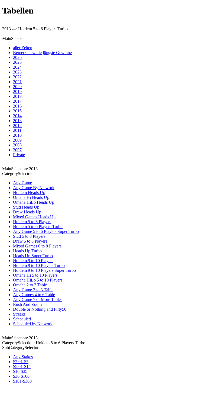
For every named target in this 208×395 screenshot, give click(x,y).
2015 (17, 111)
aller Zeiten (22, 47)
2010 (17, 135)
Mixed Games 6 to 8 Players (37, 246)
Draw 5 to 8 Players (30, 241)
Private (19, 154)
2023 (17, 72)
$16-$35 (20, 371)
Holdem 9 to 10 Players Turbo (39, 265)
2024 (17, 67)
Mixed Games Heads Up (34, 217)
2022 (17, 77)
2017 (17, 101)
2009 (17, 140)
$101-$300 (22, 381)
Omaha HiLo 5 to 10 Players (37, 280)
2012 (17, 125)
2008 (17, 145)
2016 (17, 106)
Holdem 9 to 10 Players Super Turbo (44, 270)
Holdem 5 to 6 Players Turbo (38, 226)
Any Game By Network (33, 187)
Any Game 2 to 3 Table (33, 289)
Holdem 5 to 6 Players (32, 221)
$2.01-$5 (20, 361)
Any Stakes (23, 356)
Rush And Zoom (27, 304)
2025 (17, 62)
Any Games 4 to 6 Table (34, 294)
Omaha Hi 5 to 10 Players (35, 275)
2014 (17, 115)
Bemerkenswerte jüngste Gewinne (42, 52)
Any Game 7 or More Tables (37, 299)
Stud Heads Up (26, 207)
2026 (17, 57)
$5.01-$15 (22, 366)
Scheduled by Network (33, 324)
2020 (17, 86)
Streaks (19, 314)
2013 (17, 120)
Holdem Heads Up (29, 192)
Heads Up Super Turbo (33, 255)
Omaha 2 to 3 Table (30, 285)
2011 (17, 130)
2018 (17, 96)
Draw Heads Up (27, 212)
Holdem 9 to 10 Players (33, 260)
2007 (17, 150)
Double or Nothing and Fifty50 (39, 309)
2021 (17, 81)
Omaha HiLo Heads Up (33, 202)
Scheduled (22, 319)
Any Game (22, 182)
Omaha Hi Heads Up (31, 197)
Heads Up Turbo (27, 251)
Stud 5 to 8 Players (29, 236)
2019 (17, 91)
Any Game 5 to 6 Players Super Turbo (46, 231)
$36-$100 (21, 376)
